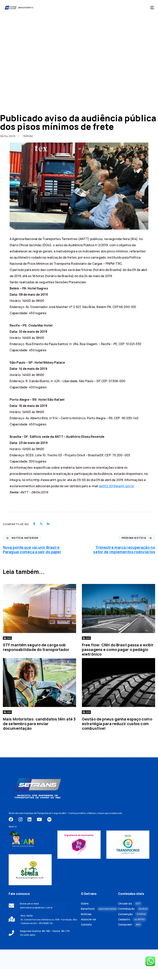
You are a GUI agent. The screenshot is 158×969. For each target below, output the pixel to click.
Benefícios (96, 908)
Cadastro (131, 919)
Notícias (28, 135)
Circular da (129, 903)
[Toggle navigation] (129, 7)
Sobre (85, 903)
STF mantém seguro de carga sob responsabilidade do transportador (36, 647)
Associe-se (88, 919)
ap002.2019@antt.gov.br (116, 486)
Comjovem (129, 924)
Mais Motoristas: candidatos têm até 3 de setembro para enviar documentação (39, 723)
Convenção (132, 914)
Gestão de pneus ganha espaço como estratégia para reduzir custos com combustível (117, 723)
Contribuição (132, 908)
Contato (86, 924)
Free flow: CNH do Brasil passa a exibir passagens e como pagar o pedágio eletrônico (118, 649)
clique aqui (103, 813)
